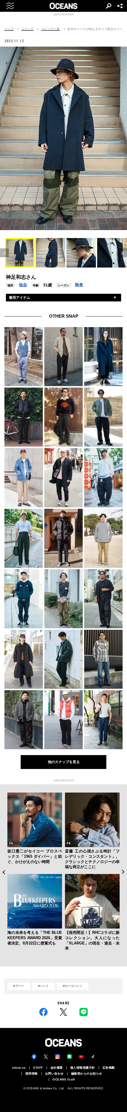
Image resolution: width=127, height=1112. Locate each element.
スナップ (27, 28)
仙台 (23, 285)
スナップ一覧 (50, 28)
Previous (3, 872)
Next (123, 872)
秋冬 (79, 285)
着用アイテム (19, 298)
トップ (9, 28)
